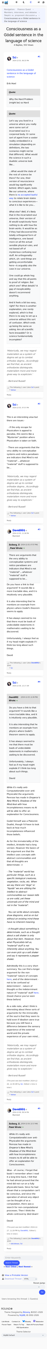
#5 (39, 1108)
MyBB (22, 1315)
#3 (39, 529)
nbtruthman (15, 1244)
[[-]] (8, 387)
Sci (32, 387)
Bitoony (26, 1312)
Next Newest (25, 1266)
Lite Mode (5, 1321)
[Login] (39, 2)
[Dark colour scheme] (24, 2)
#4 (39, 682)
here (9, 979)
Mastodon (39, 1321)
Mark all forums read (35, 1325)
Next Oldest (11, 1266)
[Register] (43, 2)
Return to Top (19, 1325)
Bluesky (28, 1321)
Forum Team (6, 1325)
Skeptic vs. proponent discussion (19, 15)
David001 (24, 1231)
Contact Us (16, 1321)
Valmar (13, 390)
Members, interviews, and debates (20, 12)
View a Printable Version (16, 1275)
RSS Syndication (23, 1327)
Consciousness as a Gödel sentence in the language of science (21, 74)
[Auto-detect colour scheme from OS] (31, 2)
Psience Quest (24, 9)
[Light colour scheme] (16, 2)
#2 (39, 404)
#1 (39, 56)
